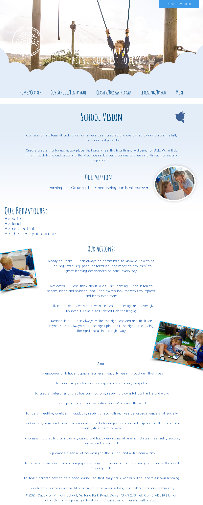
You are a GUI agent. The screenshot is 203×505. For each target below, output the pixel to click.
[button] (68, 92)
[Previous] (22, 48)
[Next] (180, 48)
